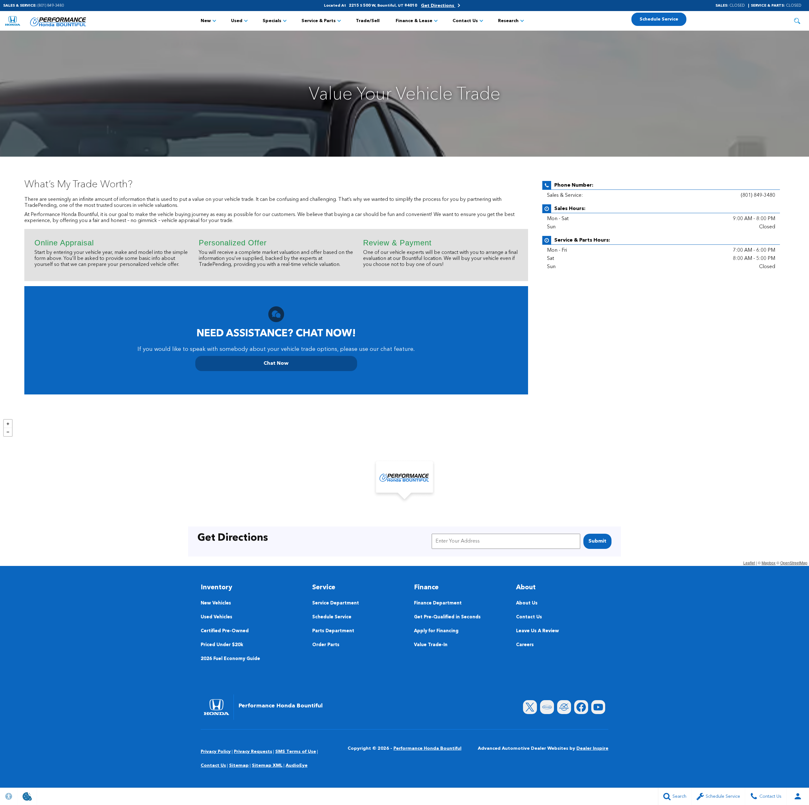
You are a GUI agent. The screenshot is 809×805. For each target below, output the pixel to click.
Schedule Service (331, 617)
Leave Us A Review (537, 631)
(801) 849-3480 (758, 195)
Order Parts (325, 645)
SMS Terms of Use (295, 751)
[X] (530, 707)
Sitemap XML (267, 765)
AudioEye (296, 765)
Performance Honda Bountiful (427, 748)
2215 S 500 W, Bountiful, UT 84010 (383, 6)
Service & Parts (318, 21)
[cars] (547, 707)
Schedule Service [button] (659, 19)
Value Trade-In (430, 645)
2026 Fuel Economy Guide (230, 659)
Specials (272, 21)
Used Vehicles (216, 617)
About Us (527, 603)
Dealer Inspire (592, 748)
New (206, 21)
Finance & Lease (414, 21)
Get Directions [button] (438, 5)
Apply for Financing (436, 631)
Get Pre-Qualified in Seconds (447, 617)
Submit (597, 541)
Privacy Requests (253, 751)
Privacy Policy (216, 751)
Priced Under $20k (222, 645)
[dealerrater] (564, 707)
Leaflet (749, 562)
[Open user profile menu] (798, 796)
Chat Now (276, 363)
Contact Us (465, 21)
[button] (797, 20)
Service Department (335, 603)
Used (236, 21)
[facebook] (581, 707)
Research (508, 21)
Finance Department (438, 603)
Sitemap (239, 765)
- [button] (8, 432)
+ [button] (8, 424)
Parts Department (333, 631)
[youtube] (598, 707)
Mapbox (769, 562)
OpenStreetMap (793, 562)
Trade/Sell (368, 21)
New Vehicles (216, 603)
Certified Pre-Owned (225, 631)
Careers (525, 645)
